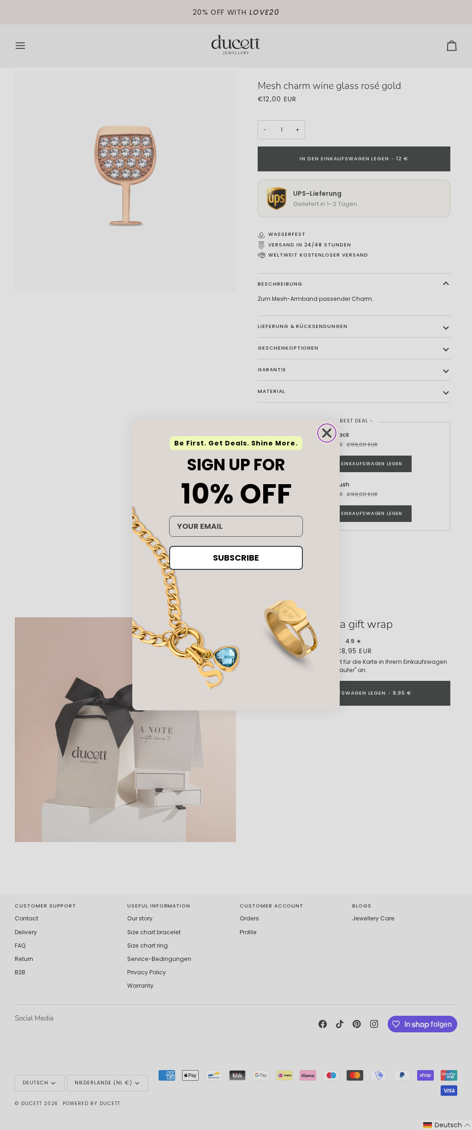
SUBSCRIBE (236, 557)
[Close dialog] (327, 433)
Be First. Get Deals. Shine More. (236, 443)
